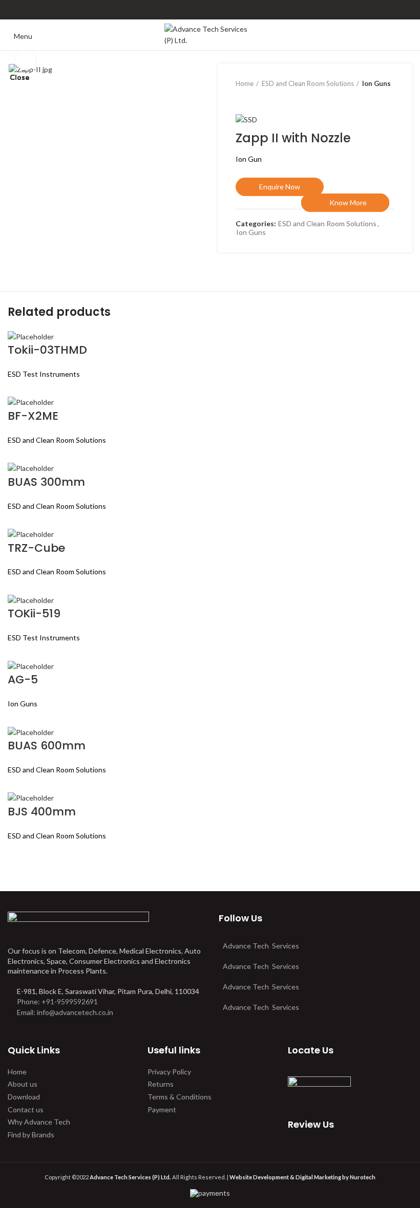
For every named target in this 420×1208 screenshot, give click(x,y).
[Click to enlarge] (25, 60)
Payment (162, 1109)
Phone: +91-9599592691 (56, 1001)
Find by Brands (31, 1134)
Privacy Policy (169, 1071)
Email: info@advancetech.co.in (65, 1012)
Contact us (26, 1109)
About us (22, 1084)
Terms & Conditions (180, 1096)
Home (17, 1071)
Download (24, 1096)
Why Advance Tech (39, 1121)
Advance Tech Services (261, 945)
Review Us (311, 1124)
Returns (161, 1084)
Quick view (314, 237)
